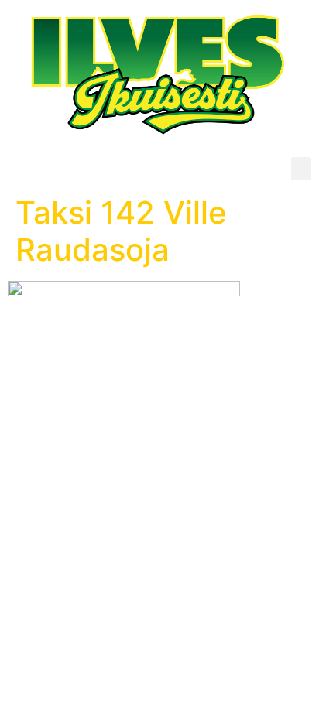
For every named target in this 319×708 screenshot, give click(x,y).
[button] (301, 168)
